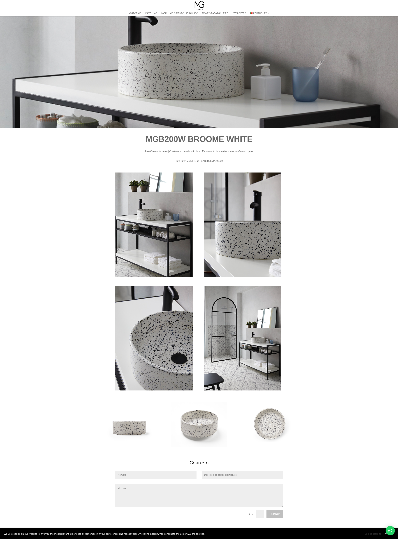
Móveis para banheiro (215, 13)
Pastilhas (151, 13)
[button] (390, 530)
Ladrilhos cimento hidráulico (179, 13)
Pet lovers (239, 13)
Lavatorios (134, 13)
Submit (275, 514)
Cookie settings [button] (373, 533)
